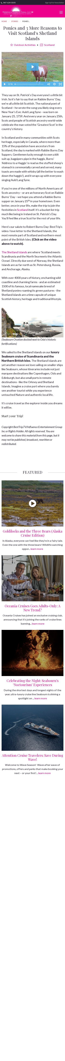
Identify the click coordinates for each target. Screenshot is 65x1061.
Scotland (49, 44)
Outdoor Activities (24, 44)
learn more (37, 548)
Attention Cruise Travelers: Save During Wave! (32, 757)
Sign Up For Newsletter (54, 3)
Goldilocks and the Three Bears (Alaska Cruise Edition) (32, 533)
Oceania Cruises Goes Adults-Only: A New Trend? (32, 608)
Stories (14, 21)
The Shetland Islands (14, 252)
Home (4, 21)
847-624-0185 (9, 3)
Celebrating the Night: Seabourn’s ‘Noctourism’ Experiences (33, 682)
